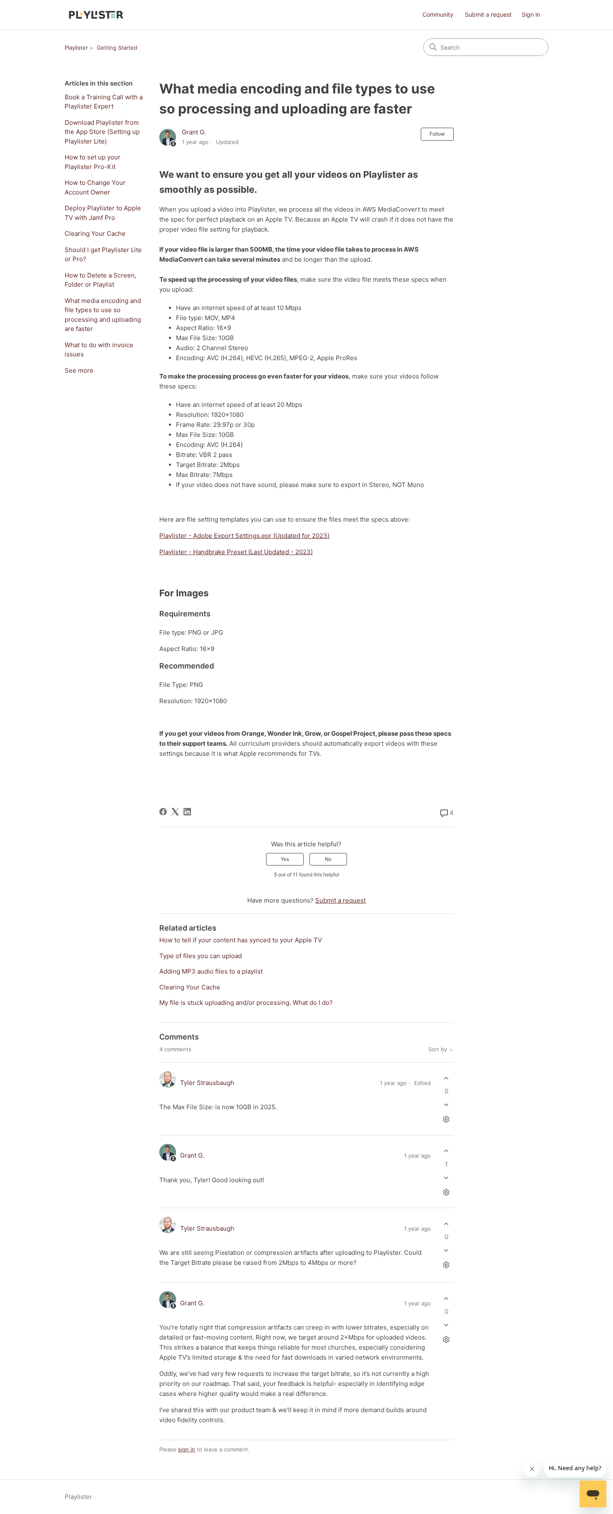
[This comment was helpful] (446, 1078)
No (328, 859)
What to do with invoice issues (99, 349)
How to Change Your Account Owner (95, 187)
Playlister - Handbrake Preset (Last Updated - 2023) (236, 552)
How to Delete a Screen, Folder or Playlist (100, 280)
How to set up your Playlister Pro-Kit (93, 162)
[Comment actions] (446, 1119)
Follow (437, 134)
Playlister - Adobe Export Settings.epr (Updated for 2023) (244, 536)
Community (437, 14)
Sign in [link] (531, 14)
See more (79, 370)
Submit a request (488, 14)
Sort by (438, 1049)
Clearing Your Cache (95, 233)
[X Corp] (175, 811)
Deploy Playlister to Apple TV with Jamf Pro (103, 213)
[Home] (96, 15)
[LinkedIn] (187, 811)
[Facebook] (163, 811)
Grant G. (194, 132)
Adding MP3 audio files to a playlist (211, 971)
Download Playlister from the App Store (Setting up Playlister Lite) (102, 132)
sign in (186, 1449)
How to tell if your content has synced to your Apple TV (240, 940)
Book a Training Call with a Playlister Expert (104, 102)
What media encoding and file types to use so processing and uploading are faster (103, 315)
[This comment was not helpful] (446, 1105)
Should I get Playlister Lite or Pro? (103, 254)
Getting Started (117, 47)
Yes (285, 859)
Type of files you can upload (200, 956)
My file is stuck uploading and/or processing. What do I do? (246, 1003)
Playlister (76, 47)
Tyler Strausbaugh (207, 1083)
